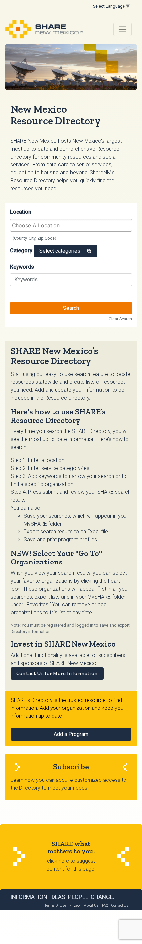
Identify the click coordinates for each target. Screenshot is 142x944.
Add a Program (71, 734)
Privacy (75, 905)
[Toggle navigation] (122, 29)
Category (21, 250)
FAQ (105, 905)
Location (20, 212)
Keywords (22, 267)
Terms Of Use (55, 905)
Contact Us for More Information (57, 673)
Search (71, 308)
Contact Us (119, 905)
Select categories (60, 251)
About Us (91, 905)
